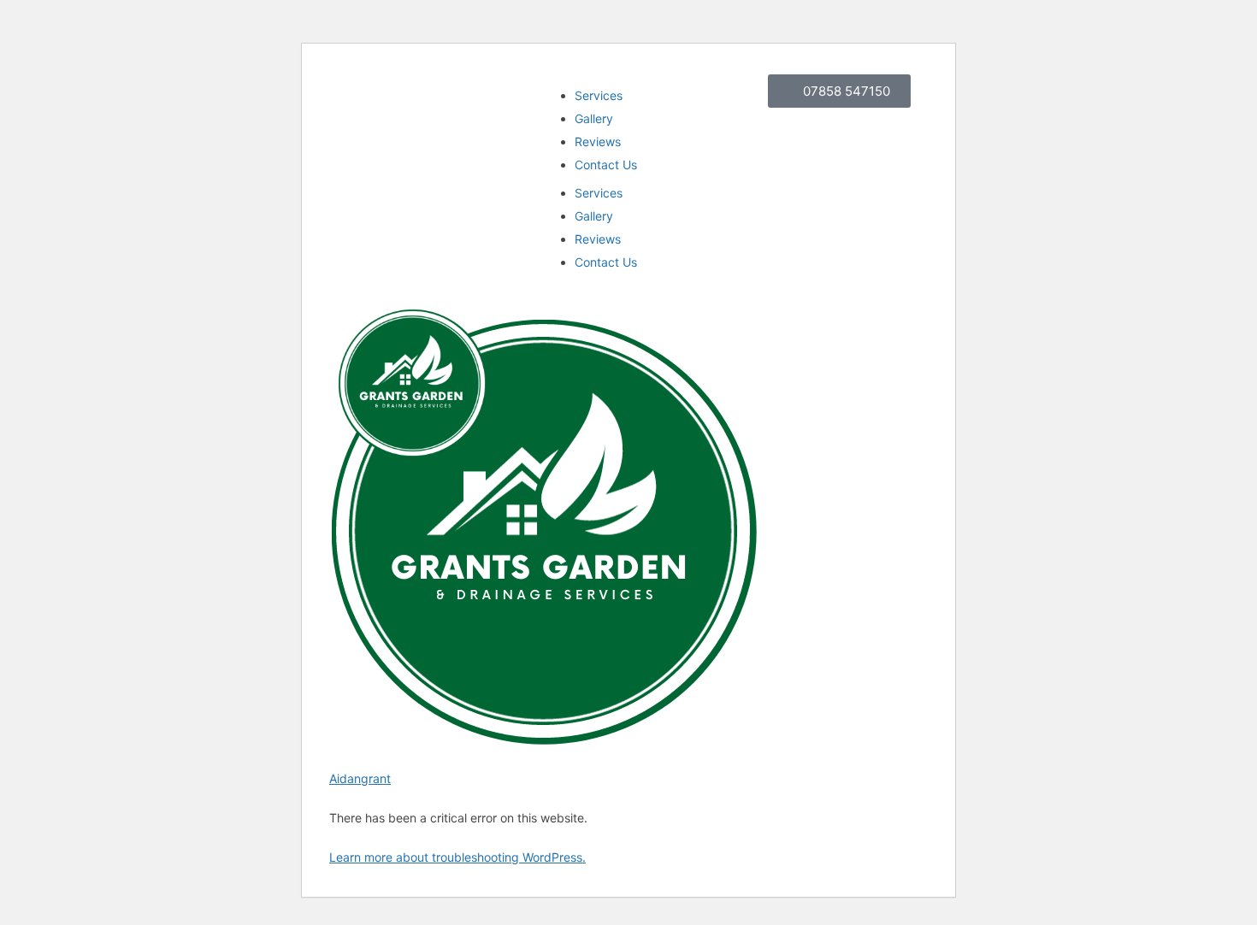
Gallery (594, 118)
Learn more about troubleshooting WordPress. (457, 857)
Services (599, 95)
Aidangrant (360, 778)
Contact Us (606, 164)
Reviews (598, 141)
